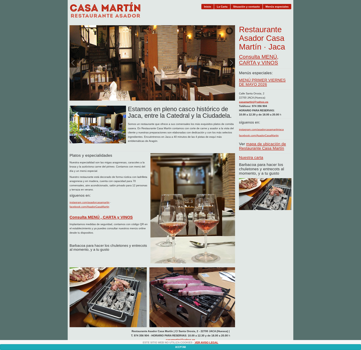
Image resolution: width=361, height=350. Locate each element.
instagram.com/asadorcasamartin (89, 202)
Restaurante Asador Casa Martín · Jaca (262, 38)
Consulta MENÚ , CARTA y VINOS (101, 217)
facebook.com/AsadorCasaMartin (259, 135)
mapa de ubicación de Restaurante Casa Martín (262, 146)
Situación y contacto (246, 6)
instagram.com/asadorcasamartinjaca (261, 129)
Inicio (207, 6)
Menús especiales (277, 6)
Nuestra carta (251, 157)
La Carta (222, 6)
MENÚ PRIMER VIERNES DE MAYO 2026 (262, 82)
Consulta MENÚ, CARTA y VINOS (258, 60)
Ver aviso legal (206, 342)
